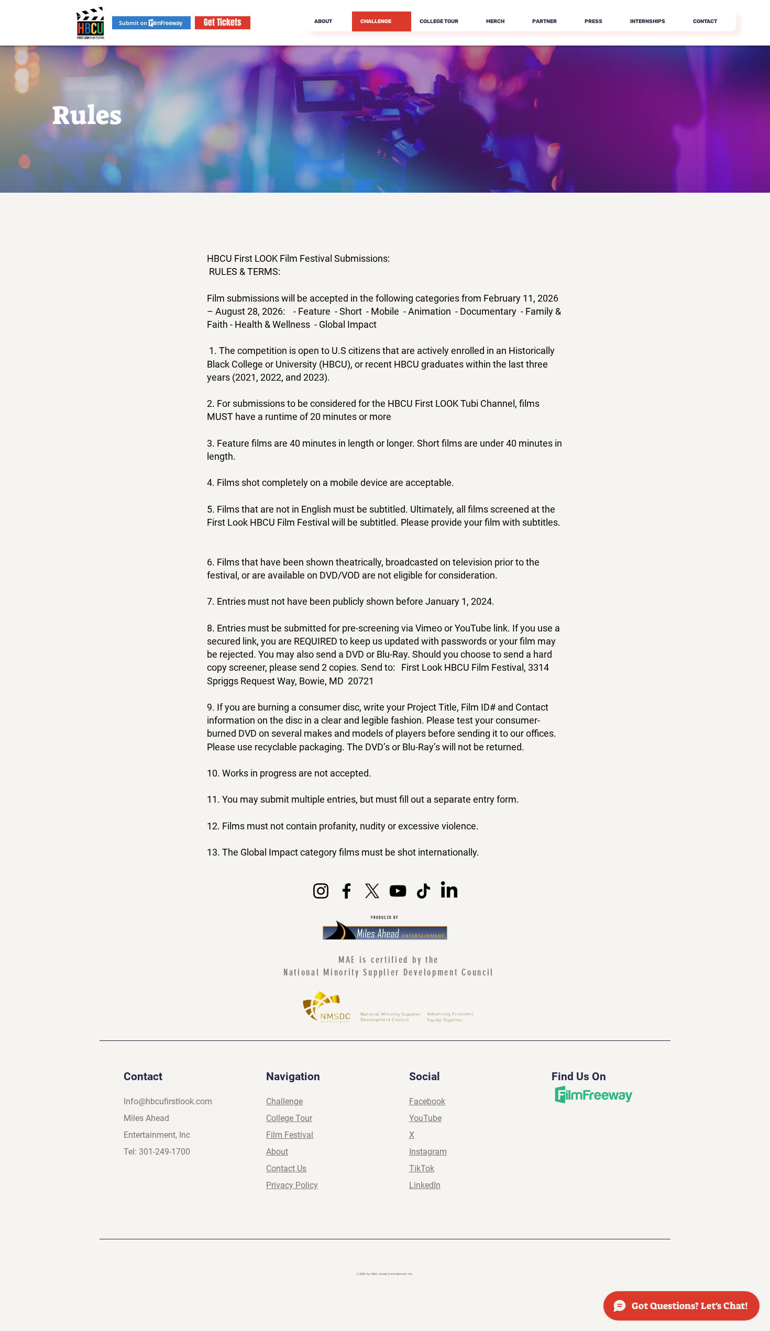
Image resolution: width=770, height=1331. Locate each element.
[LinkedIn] (449, 891)
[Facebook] (346, 891)
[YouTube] (398, 891)
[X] (372, 891)
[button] (550, 21)
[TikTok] (423, 891)
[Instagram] (321, 891)
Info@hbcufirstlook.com (168, 1101)
